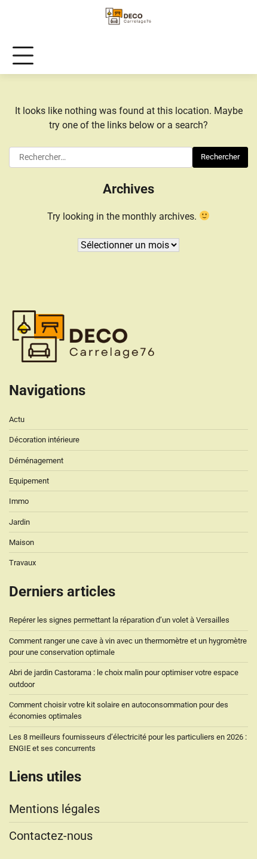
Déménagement (36, 460)
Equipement (29, 480)
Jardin (19, 522)
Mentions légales (54, 809)
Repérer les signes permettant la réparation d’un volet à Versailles (119, 619)
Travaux (22, 562)
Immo (19, 501)
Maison (21, 542)
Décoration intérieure (44, 439)
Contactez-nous (51, 836)
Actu (17, 419)
